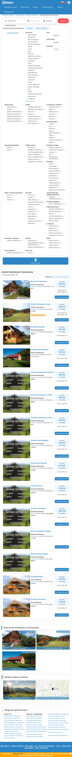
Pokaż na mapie (35, 263)
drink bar (32, 147)
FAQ (35, 746)
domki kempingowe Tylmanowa (14, 722)
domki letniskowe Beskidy (34, 716)
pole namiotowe (33, 75)
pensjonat (31, 70)
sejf (51, 154)
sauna (10, 197)
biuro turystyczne (33, 39)
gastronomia (32, 96)
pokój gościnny (32, 73)
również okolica (10, 25)
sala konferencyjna (56, 211)
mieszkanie (31, 61)
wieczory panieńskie (56, 218)
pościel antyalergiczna (57, 204)
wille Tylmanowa (9, 738)
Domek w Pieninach (39, 281)
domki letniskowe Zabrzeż (56, 725)
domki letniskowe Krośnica (56, 716)
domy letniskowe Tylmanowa (13, 720)
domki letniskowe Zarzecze (56, 718)
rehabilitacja (33, 121)
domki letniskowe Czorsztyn (56, 727)
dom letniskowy (33, 42)
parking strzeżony (34, 116)
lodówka (52, 137)
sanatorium (31, 77)
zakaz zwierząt (33, 123)
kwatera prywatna (33, 58)
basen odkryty (54, 168)
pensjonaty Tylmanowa (11, 731)
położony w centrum (56, 235)
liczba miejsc (50, 39)
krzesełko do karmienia (36, 202)
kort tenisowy (54, 178)
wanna (10, 150)
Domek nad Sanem (38, 508)
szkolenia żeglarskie (14, 240)
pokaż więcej (30, 101)
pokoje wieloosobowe (14, 121)
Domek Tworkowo (38, 599)
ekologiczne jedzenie (35, 150)
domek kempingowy (34, 44)
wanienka (32, 223)
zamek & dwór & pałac (35, 94)
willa (29, 89)
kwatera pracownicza (34, 56)
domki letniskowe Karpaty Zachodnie (37, 727)
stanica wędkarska (33, 84)
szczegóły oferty (61, 297)
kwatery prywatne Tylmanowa (13, 727)
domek (30, 46)
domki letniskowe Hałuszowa (57, 720)
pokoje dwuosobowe (14, 114)
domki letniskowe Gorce (33, 722)
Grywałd (33, 286)
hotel (29, 51)
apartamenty (12, 107)
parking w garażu (34, 119)
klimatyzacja (54, 111)
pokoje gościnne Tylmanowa (13, 733)
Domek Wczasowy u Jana (40, 304)
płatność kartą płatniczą (15, 253)
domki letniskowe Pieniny (34, 720)
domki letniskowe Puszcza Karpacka (37, 729)
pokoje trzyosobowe (14, 119)
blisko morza (54, 230)
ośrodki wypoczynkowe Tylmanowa (15, 729)
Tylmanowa (34, 309)
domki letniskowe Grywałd (34, 736)
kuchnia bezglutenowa (36, 152)
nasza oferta (66, 746)
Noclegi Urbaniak (38, 327)
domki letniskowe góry (55, 732)
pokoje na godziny (56, 147)
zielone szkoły (54, 221)
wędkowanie (54, 187)
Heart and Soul (36, 486)
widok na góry (54, 240)
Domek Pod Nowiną (39, 463)
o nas (58, 746)
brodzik (31, 197)
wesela (52, 214)
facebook (6, 746)
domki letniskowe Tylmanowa (13, 725)
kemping (30, 54)
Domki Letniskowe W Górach (42, 372)
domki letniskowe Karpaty (34, 725)
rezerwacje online (12, 33)
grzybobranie (54, 173)
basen (52, 164)
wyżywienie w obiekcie (36, 161)
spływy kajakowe (55, 183)
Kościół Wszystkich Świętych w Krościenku (53, 698)
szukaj (64, 21)
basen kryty (53, 166)
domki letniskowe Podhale (34, 718)
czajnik (52, 124)
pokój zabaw (33, 216)
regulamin (29, 746)
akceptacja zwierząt (35, 107)
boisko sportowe (55, 171)
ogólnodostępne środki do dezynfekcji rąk (36, 244)
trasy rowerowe (55, 185)
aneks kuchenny (55, 107)
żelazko (52, 119)
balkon (52, 109)
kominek (52, 128)
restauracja (31, 99)
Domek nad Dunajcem (39, 349)
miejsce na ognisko (56, 140)
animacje (32, 195)
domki (10, 109)
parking (31, 114)
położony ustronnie (56, 233)
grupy (31, 253)
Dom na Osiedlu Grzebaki (41, 531)
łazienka (52, 114)
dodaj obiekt (29, 748)
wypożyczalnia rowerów (57, 190)
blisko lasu (53, 228)
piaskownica (33, 211)
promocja (49, 46)
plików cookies (18, 754)
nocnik (31, 207)
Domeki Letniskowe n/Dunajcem (44, 418)
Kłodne (33, 423)
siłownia (10, 200)
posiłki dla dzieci (34, 159)
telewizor (53, 116)
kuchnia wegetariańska (36, 157)
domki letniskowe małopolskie (57, 735)
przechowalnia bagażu (57, 150)
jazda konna (54, 176)
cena (48, 32)
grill (51, 126)
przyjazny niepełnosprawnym (56, 198)
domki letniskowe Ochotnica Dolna (59, 723)
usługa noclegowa (33, 87)
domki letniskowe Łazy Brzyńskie (58, 729)
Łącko (32, 513)
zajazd (30, 91)
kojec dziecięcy (33, 200)
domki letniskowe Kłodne (34, 734)
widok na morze (55, 247)
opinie (67, 277)
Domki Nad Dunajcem (39, 554)
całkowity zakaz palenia (36, 109)
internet (31, 111)
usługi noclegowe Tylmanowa (13, 735)
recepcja (52, 152)
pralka (10, 147)
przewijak (32, 218)
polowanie (53, 180)
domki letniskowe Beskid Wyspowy (37, 731)
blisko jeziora (54, 226)
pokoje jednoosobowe (15, 116)
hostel (30, 49)
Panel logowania (41, 748)
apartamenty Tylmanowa (12, 718)
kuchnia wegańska (35, 154)
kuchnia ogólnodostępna (55, 132)
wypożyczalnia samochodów (54, 158)
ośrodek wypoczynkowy (35, 68)
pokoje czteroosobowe (15, 111)
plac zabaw (32, 214)
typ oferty (29, 32)
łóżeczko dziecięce (35, 204)
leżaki (52, 135)
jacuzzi (10, 195)
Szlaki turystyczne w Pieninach (19, 698)
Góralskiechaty (37, 576)
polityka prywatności (46, 746)
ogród (52, 142)
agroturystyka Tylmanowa (12, 716)
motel (29, 63)
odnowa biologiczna (34, 65)
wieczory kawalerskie (56, 216)
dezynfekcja (33, 240)
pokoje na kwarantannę (36, 247)
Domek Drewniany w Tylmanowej (44, 395)
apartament (31, 37)
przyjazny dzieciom (35, 221)
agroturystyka (32, 35)
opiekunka (32, 209)
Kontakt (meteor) (17, 746)
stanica (30, 82)
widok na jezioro (55, 243)
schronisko (31, 80)
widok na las (54, 245)
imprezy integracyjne (56, 209)
